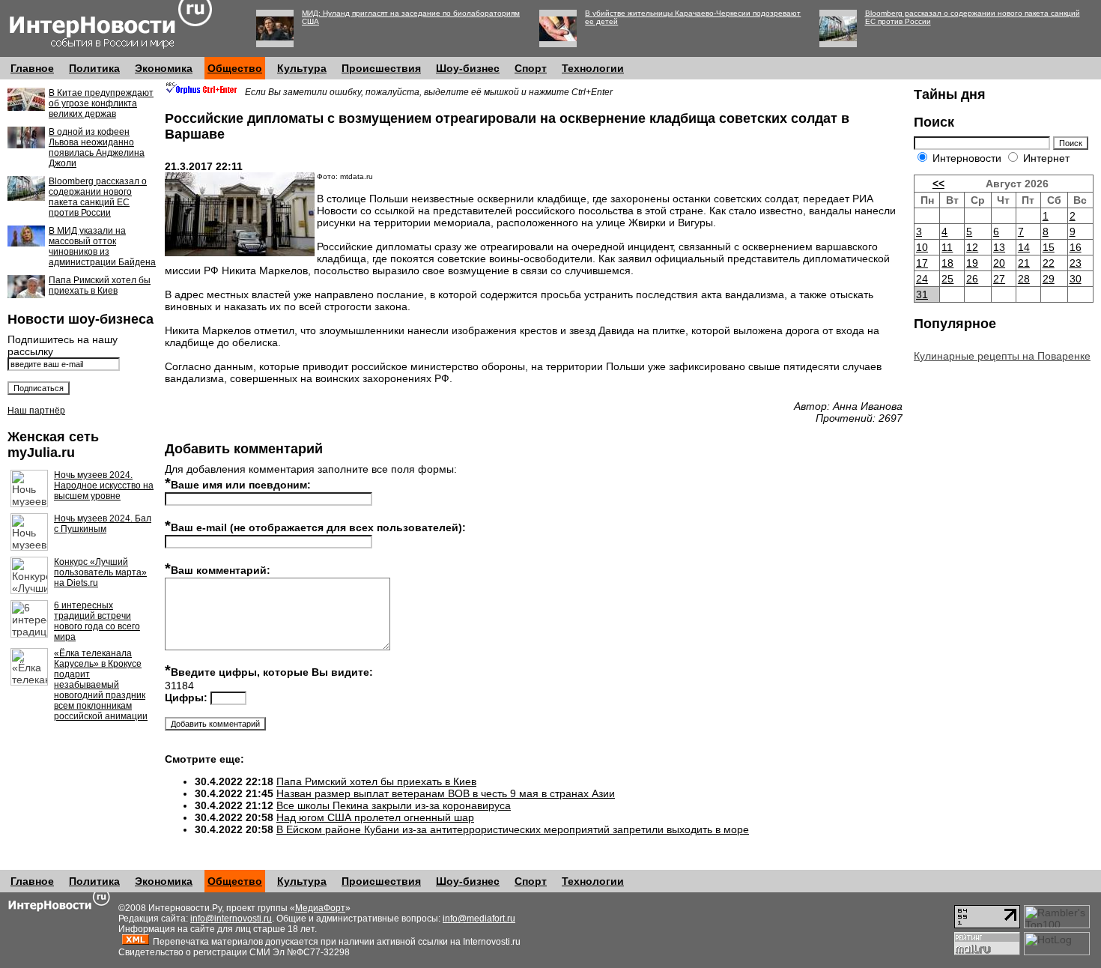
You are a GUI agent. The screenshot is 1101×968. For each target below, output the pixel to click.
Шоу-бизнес (468, 68)
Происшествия (381, 68)
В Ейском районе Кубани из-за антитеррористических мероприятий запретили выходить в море (512, 829)
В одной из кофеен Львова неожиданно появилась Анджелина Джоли (97, 148)
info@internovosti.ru (231, 918)
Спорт (531, 68)
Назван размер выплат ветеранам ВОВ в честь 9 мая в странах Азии (445, 793)
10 (922, 247)
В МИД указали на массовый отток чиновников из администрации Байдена (102, 246)
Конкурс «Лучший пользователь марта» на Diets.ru (100, 572)
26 (972, 279)
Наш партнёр (36, 410)
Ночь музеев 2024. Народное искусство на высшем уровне (104, 485)
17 (922, 263)
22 (1049, 263)
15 (1049, 247)
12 (972, 247)
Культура (302, 68)
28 (1024, 279)
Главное (32, 68)
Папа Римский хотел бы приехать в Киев (100, 285)
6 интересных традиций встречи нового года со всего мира (97, 621)
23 (1076, 263)
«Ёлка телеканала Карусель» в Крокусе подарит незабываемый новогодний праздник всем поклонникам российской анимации (101, 685)
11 (947, 247)
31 (922, 294)
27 (999, 279)
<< (938, 184)
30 (1076, 279)
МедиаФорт (320, 908)
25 (947, 279)
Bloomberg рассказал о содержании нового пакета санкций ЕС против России (98, 197)
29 (1049, 279)
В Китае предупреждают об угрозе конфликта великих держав (101, 103)
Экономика (163, 68)
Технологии (593, 68)
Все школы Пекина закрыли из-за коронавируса (393, 805)
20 (999, 263)
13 (999, 247)
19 (972, 263)
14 (1024, 247)
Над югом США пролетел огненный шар (375, 817)
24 (922, 279)
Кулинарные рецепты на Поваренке (1002, 356)
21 (1024, 263)
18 (947, 263)
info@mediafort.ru (479, 918)
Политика (94, 68)
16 (1076, 247)
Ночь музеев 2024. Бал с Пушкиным (102, 523)
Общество (234, 68)
